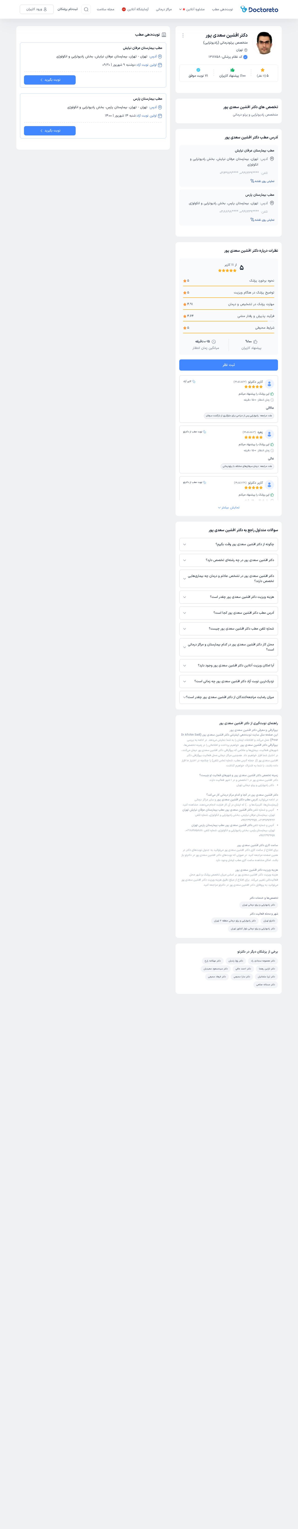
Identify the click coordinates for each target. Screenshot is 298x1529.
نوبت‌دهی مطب (222, 9)
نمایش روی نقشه (264, 181)
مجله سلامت (105, 9)
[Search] (86, 9)
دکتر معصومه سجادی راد (263, 961)
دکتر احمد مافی (243, 969)
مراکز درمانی (164, 9)
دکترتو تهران (269, 921)
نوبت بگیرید (52, 79)
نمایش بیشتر (231, 507)
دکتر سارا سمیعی (242, 976)
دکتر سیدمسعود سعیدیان (216, 969)
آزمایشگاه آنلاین (138, 9)
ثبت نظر (229, 365)
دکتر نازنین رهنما (267, 969)
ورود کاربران (34, 9)
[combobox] (183, 35)
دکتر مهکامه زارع (213, 961)
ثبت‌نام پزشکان (68, 9)
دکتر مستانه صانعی (265, 984)
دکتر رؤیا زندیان (236, 961)
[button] (183, 35)
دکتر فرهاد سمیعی (217, 976)
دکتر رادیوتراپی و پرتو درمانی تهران (255, 785)
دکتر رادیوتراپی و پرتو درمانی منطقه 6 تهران (235, 921)
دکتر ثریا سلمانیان (266, 976)
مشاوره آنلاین (195, 9)
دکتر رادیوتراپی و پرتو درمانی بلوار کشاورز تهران (253, 928)
